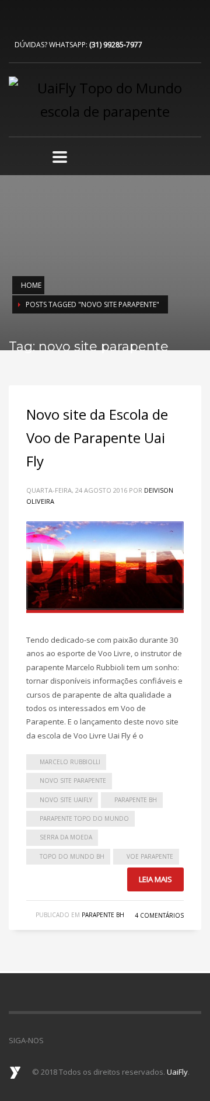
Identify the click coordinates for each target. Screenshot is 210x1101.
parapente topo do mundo (84, 818)
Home (31, 285)
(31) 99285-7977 (115, 45)
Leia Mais (155, 879)
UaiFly (177, 1072)
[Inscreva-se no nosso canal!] (70, 1040)
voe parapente (150, 856)
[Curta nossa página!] (52, 1040)
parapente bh (135, 800)
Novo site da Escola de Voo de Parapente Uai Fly (97, 438)
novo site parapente (73, 780)
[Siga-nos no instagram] (87, 1040)
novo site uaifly (66, 800)
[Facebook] (17, 17)
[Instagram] (52, 17)
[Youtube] (35, 17)
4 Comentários (159, 915)
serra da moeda (66, 837)
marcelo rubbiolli (70, 762)
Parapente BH (103, 915)
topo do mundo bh (72, 856)
